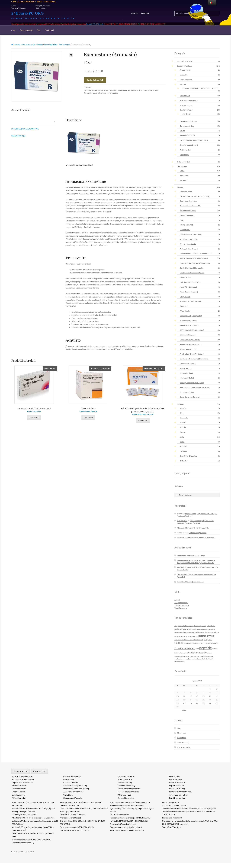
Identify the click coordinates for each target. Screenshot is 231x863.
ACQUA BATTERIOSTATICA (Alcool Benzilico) (130, 802)
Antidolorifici (185, 150)
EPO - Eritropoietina (170, 802)
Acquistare (33, 417)
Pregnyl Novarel (18, 792)
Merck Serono (185, 368)
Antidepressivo (186, 79)
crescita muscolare (184, 648)
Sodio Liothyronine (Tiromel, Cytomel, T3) (127, 830)
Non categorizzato (184, 61)
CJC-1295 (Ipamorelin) (119, 814)
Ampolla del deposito (72, 776)
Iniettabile (184, 175)
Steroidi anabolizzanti (189, 145)
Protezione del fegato (189, 100)
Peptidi (183, 84)
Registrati (145, 13)
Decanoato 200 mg (177, 788)
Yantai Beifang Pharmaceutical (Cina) (194, 387)
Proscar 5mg (68, 779)
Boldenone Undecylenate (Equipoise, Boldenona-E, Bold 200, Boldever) (35, 822)
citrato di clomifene (205, 632)
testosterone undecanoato (185, 659)
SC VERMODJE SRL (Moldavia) (192, 330)
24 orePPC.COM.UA (94, 24)
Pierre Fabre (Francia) (188, 320)
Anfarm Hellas (211, 626)
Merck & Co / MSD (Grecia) (190, 301)
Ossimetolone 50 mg (126, 785)
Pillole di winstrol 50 (177, 782)
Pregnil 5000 (174, 776)
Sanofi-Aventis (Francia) (189, 325)
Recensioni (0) (18, 136)
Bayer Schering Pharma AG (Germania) (195, 263)
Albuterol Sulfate (183, 626)
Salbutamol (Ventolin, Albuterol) (202, 537)
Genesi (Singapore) (187, 215)
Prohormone (185, 70)
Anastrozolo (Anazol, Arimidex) (123, 824)
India (182, 437)
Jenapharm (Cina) (187, 392)
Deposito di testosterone (22, 782)
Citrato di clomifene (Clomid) (174, 805)
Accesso (134, 13)
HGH (210, 639)
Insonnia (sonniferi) (187, 135)
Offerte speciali (183, 162)
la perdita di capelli (195, 640)
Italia (145, 90)
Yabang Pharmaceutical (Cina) (192, 383)
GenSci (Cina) (185, 277)
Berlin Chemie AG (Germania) (191, 268)
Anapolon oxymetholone (73, 792)
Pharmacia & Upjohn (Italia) (191, 316)
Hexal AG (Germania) (188, 287)
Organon (183, 306)
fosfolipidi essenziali (191, 636)
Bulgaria (183, 422)
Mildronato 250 (124, 795)
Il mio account (182, 742)
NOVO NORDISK (186, 225)
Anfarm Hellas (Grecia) (189, 249)
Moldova (183, 446)
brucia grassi (206, 635)
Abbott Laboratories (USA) (191, 234)
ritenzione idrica (179, 661)
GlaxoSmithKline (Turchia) (190, 282)
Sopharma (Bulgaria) (188, 335)
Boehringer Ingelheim (188, 201)
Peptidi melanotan (176, 785)
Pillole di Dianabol (70, 782)
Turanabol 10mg (125, 782)
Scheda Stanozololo (126, 798)
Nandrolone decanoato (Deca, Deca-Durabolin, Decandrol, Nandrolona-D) (31, 841)
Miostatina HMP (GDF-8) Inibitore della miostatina (33, 818)
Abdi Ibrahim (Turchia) (189, 239)
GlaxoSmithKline (181, 640)
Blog (39, 1)
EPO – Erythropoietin (200, 528)
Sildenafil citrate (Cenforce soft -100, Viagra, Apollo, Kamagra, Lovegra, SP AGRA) (33, 810)
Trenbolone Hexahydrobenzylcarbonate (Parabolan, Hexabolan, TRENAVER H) (188, 813)
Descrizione (17, 121)
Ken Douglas (182, 521)
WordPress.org (180, 608)
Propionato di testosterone (23, 779)
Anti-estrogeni (64, 45)
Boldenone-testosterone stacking (191, 555)
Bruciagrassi (185, 96)
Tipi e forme (182, 166)
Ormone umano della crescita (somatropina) (200, 88)
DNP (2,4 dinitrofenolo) (69, 805)
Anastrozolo (198, 626)
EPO (183, 636)
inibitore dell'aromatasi (108, 93)
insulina (187, 643)
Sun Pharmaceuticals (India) (191, 344)
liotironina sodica (213, 643)
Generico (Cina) (186, 191)
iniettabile (179, 643)
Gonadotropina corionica (128, 792)
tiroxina (199, 659)
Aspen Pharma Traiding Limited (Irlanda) (196, 254)
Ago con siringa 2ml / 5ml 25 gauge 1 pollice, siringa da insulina (132, 810)
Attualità (183, 180)
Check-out (181, 733)
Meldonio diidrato (19, 785)
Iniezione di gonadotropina (180, 792)
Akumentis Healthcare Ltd (190, 206)
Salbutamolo (182, 653)
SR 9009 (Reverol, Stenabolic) (24, 814)
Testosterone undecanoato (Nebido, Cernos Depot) (81, 802)
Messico (183, 408)
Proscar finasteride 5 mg (22, 776)
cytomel (213, 632)
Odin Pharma (185, 230)
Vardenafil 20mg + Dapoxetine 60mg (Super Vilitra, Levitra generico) (33, 828)
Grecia (182, 432)
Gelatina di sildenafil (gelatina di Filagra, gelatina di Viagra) (33, 835)
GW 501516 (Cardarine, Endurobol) (74, 830)
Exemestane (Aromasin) (172, 818)
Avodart (205, 629)
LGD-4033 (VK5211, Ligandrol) (175, 824)
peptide (205, 648)
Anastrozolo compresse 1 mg (75, 785)
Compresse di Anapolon (73, 798)
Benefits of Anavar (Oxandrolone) (190, 582)
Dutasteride (178, 636)
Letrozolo (199, 643)
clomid (197, 632)
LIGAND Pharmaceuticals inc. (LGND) (194, 196)
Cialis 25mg (68, 795)
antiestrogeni (92, 93)
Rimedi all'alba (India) (188, 349)
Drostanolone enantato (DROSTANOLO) (77, 827)
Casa (13, 1)
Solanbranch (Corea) (188, 211)
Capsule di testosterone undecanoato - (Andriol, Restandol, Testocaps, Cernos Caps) (84, 810)
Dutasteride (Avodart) (198, 533)
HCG (205, 640)
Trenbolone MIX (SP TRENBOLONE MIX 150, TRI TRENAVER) (33, 803)
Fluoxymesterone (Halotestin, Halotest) (126, 827)
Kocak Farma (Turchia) (189, 292)
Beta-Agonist (190, 632)
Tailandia (183, 461)
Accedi (177, 600)
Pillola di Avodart (19, 798)
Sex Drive (186, 114)
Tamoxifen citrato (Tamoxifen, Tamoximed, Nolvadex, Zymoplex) (189, 808)
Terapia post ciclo (135, 90)
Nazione (180, 404)
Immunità (183, 75)
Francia (183, 427)
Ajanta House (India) (188, 244)
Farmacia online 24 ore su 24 (24, 45)
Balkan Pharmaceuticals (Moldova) (194, 258)
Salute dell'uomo (186, 110)
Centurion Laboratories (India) (192, 273)
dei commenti (181, 605)
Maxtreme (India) (187, 378)
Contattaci (50, 1)
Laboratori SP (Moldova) (190, 340)
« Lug (184, 710)
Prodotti (39, 45)
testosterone (196, 656)
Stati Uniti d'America (188, 456)
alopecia (191, 626)
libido (204, 643)
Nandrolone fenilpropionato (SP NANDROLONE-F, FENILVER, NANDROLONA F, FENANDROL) (131, 819)
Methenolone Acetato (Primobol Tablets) (127, 805)
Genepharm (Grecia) (188, 363)
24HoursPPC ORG (27, 13)
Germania (184, 418)
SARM (182, 131)
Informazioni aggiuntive (25, 129)
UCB (181, 220)
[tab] (34, 121)
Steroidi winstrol (125, 779)
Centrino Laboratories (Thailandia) (194, 359)
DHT (217, 632)
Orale (94, 90)
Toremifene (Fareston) (171, 827)
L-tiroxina (193, 643)
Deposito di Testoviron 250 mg (76, 788)
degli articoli (181, 603)
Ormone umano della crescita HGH (194, 140)
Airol (175, 626)
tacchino (183, 451)
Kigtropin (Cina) (186, 373)
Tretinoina (205, 659)
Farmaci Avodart (19, 788)
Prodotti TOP (39, 771)
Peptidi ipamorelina (177, 798)
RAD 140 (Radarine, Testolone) (72, 814)
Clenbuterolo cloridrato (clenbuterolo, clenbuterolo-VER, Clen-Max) (190, 821)
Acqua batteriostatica (178, 795)
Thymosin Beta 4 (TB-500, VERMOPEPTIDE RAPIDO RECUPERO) (82, 822)
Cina (181, 413)
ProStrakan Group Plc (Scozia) (192, 354)
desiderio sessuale (197, 652)
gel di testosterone (207, 656)
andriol (204, 626)
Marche (180, 187)
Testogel (186, 656)
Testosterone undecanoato (129, 788)
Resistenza (184, 155)
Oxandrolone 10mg (126, 776)
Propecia (215, 648)
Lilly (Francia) (185, 297)
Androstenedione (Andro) (70, 818)
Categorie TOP (21, 771)
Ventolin (211, 659)
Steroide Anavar (18, 795)
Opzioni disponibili (95, 80)
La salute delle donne (118, 90)
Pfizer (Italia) (153, 90)
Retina (176, 653)
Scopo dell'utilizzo (50, 45)
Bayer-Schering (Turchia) (190, 397)
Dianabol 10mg (175, 779)
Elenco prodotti (27, 1)
